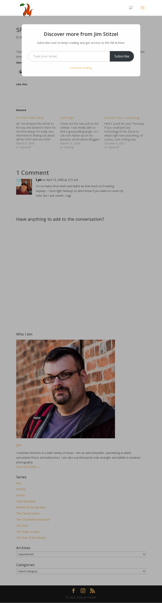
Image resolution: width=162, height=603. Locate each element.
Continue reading (81, 68)
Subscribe (122, 56)
